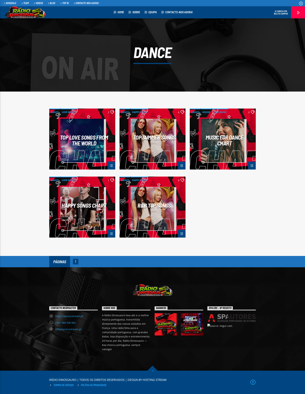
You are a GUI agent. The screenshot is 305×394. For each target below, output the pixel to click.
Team (26, 3)
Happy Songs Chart (84, 206)
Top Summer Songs (154, 138)
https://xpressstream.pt (69, 316)
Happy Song (139, 112)
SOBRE (136, 12)
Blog (52, 3)
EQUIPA (152, 12)
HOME (121, 12)
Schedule (11, 3)
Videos (39, 3)
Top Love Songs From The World (84, 140)
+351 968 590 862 (65, 322)
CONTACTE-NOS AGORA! (87, 3)
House (206, 112)
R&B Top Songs (154, 206)
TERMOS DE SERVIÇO (63, 385)
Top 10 (65, 3)
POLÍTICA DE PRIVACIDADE (93, 385)
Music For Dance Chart (224, 140)
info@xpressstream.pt (68, 329)
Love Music (68, 112)
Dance (55, 112)
